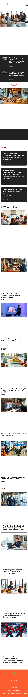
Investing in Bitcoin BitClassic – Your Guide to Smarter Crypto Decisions (14, 615)
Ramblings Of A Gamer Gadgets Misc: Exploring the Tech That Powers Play (17, 74)
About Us (14, 680)
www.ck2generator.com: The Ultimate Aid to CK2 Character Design (12, 571)
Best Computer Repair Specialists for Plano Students (13, 154)
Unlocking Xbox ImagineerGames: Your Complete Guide (13, 339)
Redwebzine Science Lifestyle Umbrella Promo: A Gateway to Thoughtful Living (11, 295)
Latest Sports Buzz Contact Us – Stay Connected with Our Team (13, 478)
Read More (11, 66)
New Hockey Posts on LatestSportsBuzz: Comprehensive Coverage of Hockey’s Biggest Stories (13, 660)
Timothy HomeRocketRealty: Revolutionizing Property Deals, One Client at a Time (14, 528)
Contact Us (14, 684)
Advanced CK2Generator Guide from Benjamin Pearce (14, 434)
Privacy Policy (14, 687)
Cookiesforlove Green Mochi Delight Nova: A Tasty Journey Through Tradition (13, 390)
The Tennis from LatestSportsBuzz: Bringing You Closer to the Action (12, 172)
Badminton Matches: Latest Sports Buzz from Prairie (12, 190)
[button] (27, 5)
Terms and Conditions (14, 691)
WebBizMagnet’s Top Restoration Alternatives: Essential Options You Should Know (16, 61)
